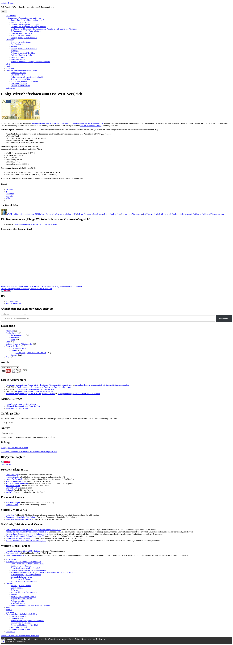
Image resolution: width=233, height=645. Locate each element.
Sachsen (42, 214)
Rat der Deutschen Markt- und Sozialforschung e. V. (26, 541)
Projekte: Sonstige (18, 57)
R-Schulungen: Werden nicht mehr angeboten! (23, 18)
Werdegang (15, 51)
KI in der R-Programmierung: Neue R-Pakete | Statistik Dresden (30, 394)
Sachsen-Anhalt (185, 214)
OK (3, 641)
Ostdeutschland (165, 214)
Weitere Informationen (15, 641)
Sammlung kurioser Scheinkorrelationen (21, 517)
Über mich (10, 40)
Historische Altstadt (18, 73)
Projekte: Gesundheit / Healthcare (23, 53)
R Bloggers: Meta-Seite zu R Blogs (14, 448)
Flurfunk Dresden (12, 477)
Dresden (14, 350)
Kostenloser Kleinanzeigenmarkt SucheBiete (23, 551)
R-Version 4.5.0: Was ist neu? (17, 408)
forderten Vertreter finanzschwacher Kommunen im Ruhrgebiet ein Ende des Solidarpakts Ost (67, 123)
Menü (4, 11)
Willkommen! (11, 16)
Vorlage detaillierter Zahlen (90, 126)
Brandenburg (98, 214)
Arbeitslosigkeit (67, 214)
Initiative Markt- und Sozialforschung (20, 538)
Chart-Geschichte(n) (18, 348)
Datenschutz (10, 88)
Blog (8, 64)
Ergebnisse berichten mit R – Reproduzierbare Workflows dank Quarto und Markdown (44, 29)
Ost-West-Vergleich (150, 214)
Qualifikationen (17, 44)
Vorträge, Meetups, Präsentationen (24, 38)
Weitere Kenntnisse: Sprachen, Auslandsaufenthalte (30, 62)
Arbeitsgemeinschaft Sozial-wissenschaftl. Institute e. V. (27, 532)
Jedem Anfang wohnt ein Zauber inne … (21, 404)
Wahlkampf (206, 214)
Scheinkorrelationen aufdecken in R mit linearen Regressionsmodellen (102, 385)
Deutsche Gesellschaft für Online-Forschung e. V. (25, 536)
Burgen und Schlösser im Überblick (24, 81)
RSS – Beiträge (12, 301)
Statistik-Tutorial (12, 505)
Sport (8, 342)
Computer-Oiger (12, 475)
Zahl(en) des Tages (53, 214)
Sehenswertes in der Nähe (21, 79)
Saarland (175, 214)
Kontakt (9, 66)
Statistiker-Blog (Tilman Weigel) (18, 519)
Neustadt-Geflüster (13, 486)
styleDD (9, 492)
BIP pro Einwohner (84, 214)
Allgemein (10, 331)
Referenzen (15, 46)
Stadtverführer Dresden (15, 555)
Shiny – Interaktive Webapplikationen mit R (27, 20)
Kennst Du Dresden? (14, 479)
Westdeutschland (217, 214)
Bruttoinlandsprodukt (112, 214)
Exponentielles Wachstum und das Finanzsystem (35, 389)
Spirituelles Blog (12, 488)
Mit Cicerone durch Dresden (17, 483)
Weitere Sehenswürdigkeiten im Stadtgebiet (27, 77)
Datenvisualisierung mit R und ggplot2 (25, 24)
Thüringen (197, 214)
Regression (15, 337)
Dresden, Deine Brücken (20, 86)
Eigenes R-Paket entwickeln (21, 33)
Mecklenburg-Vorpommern (131, 214)
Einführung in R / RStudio (21, 22)
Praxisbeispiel (11, 333)
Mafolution (10, 515)
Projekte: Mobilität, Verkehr (21, 55)
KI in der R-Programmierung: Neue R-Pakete (23, 406)
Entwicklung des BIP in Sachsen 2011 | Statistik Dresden (36, 224)
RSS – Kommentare (13, 303)
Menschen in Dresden (14, 481)
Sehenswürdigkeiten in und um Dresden (31, 353)
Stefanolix (10, 490)
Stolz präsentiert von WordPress (26, 636)
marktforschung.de (13, 502)
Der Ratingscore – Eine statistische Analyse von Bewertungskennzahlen (44, 387)
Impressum (10, 68)
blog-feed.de (6, 464)
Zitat (7, 357)
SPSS (13, 340)
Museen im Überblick (19, 84)
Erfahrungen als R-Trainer (21, 35)
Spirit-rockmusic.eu (13, 553)
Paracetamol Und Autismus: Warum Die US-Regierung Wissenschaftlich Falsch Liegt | (39, 385)
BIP (75, 214)
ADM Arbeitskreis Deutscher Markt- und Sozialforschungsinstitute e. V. (33, 530)
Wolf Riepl (11, 214)
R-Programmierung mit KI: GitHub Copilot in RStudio (79, 394)
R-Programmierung (18, 335)
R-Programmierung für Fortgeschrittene (26, 31)
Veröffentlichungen (18, 59)
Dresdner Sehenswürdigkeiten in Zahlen (21, 70)
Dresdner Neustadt (18, 75)
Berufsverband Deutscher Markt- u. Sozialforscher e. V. (27, 534)
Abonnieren (224, 318)
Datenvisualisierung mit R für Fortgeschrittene (28, 27)
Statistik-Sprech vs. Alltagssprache (19, 344)
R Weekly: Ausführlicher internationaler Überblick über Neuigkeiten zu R (29, 452)
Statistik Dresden (7, 3)
